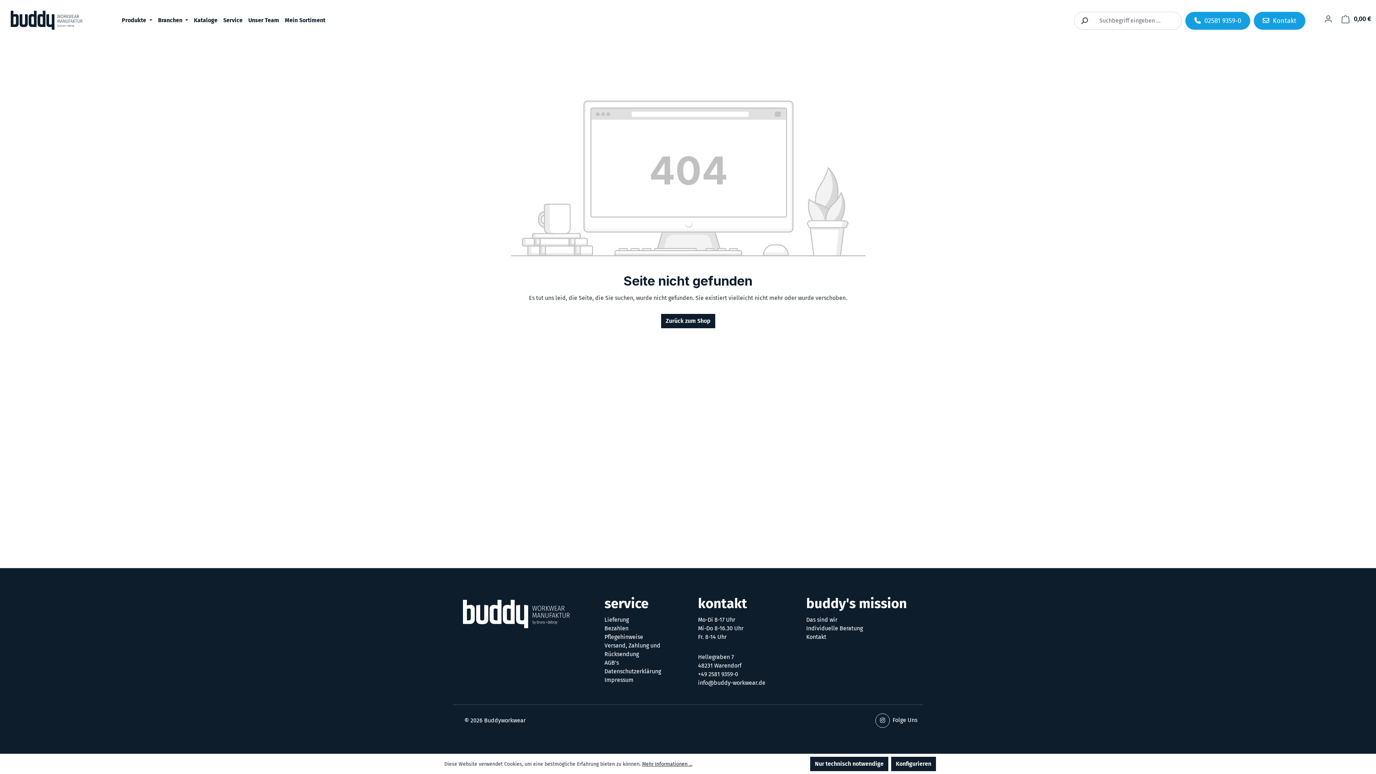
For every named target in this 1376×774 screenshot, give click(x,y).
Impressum (619, 680)
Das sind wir (821, 619)
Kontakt (816, 637)
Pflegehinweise (624, 637)
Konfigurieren (913, 763)
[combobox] (1136, 21)
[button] (882, 720)
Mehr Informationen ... (667, 764)
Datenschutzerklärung (633, 671)
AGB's (612, 662)
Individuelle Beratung (834, 628)
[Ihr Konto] (1328, 19)
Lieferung (617, 619)
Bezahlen (617, 628)
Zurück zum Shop (688, 320)
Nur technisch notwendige (849, 763)
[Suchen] (1084, 21)
